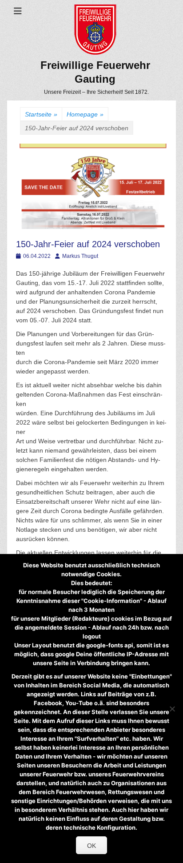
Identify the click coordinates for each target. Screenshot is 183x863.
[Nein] (171, 708)
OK (91, 845)
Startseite (41, 114)
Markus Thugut (80, 256)
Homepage (85, 114)
